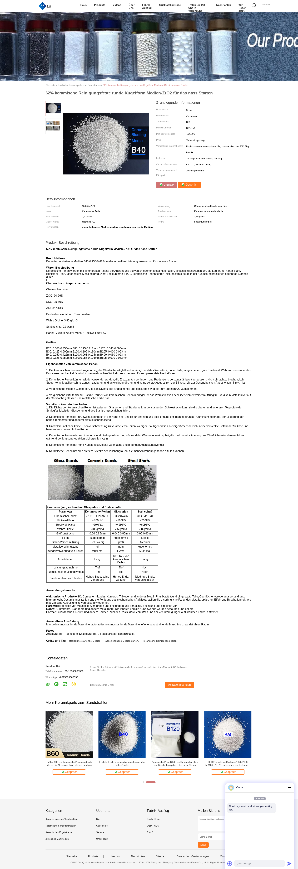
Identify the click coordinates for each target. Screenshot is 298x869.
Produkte (99, 4)
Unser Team (102, 839)
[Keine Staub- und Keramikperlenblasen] (122, 734)
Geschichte (102, 825)
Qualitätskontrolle (170, 4)
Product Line (153, 819)
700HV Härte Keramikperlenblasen (69, 762)
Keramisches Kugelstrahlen (59, 832)
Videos (117, 4)
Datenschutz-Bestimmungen (192, 856)
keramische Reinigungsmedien (160, 640)
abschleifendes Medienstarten (121, 640)
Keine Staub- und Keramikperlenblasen (122, 762)
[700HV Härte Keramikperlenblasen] (69, 734)
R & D (150, 832)
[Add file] (229, 863)
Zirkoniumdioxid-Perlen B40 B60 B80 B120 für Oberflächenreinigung (228, 763)
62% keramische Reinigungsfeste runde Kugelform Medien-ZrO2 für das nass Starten (145, 85)
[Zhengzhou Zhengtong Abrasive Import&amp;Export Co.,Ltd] (45, 6)
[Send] (289, 863)
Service (100, 832)
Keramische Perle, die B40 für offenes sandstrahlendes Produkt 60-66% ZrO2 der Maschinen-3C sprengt (175, 764)
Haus (83, 4)
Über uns (132, 6)
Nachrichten (223, 4)
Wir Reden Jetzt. (242, 7)
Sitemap (160, 856)
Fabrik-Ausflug (147, 6)
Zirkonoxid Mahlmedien (57, 839)
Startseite (71, 856)
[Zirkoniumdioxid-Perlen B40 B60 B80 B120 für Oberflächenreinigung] (227, 734)
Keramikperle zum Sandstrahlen (61, 819)
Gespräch (168, 184)
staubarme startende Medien (85, 640)
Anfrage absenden (179, 684)
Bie (98, 819)
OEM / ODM (153, 825)
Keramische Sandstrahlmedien (61, 825)
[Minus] (289, 787)
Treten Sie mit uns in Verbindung (196, 7)
